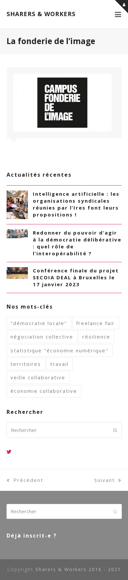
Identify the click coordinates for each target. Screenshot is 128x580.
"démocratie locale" (39, 323)
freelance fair (95, 323)
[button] (118, 14)
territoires (26, 364)
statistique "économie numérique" (59, 350)
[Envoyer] (115, 430)
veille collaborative (38, 377)
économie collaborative (44, 391)
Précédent (28, 480)
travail (59, 364)
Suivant (104, 480)
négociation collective (42, 336)
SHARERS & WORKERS (41, 14)
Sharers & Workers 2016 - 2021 (78, 569)
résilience (96, 336)
